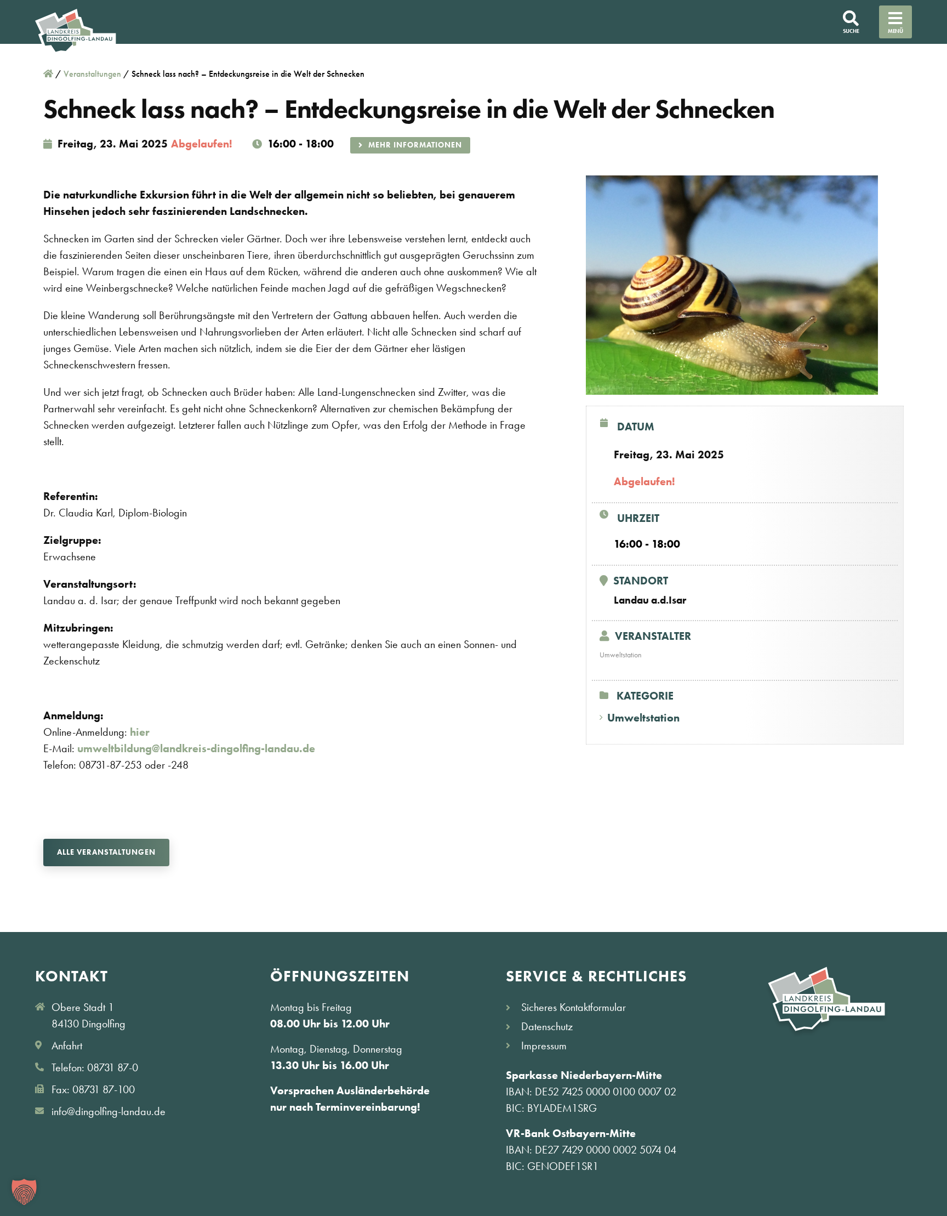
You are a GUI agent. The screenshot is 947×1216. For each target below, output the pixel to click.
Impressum (544, 1045)
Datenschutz (547, 1026)
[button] (24, 1192)
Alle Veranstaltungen (106, 852)
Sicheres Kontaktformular (573, 1007)
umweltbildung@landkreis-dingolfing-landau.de (196, 748)
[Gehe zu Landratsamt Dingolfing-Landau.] (48, 74)
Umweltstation (643, 717)
